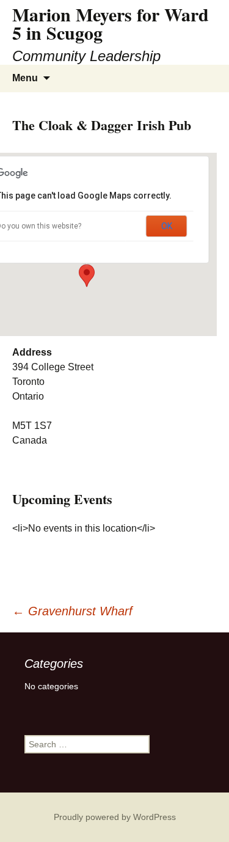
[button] (87, 275)
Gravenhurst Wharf (72, 611)
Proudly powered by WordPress (115, 817)
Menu (25, 78)
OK (166, 226)
